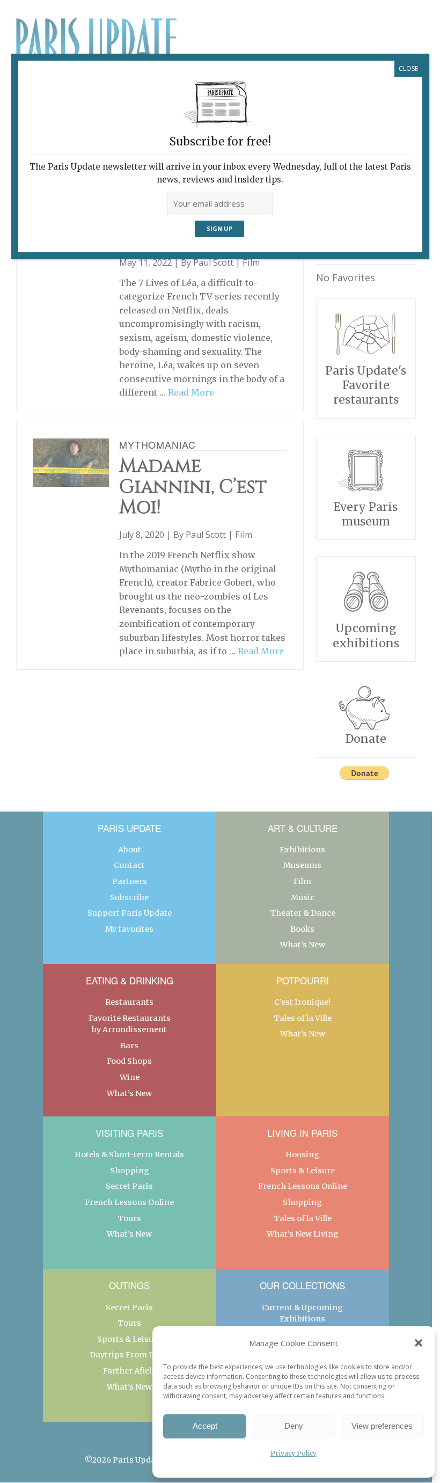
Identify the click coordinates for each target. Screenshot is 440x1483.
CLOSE (408, 68)
